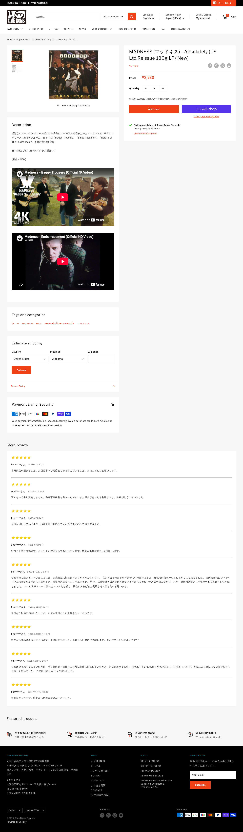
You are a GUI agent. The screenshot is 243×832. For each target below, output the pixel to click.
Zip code (93, 352)
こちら (40, 737)
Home (10, 40)
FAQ (163, 29)
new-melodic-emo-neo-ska (59, 323)
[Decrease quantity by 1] (145, 88)
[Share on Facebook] (210, 65)
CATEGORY (13, 29)
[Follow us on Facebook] (102, 815)
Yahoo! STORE (100, 29)
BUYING (68, 29)
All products (22, 40)
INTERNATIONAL (180, 29)
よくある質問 (98, 785)
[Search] (132, 16)
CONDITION (148, 29)
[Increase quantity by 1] (163, 88)
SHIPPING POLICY (151, 766)
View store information (145, 133)
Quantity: (134, 88)
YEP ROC (133, 66)
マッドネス (83, 323)
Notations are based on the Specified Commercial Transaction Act (156, 783)
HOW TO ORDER (127, 29)
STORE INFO (36, 29)
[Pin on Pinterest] (216, 65)
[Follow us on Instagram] (114, 815)
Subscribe (200, 785)
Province (55, 352)
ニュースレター (225, 3)
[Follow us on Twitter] (108, 815)
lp (13, 323)
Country (16, 352)
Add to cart (154, 109)
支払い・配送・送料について (151, 737)
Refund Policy (18, 386)
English (11, 810)
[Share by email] (229, 65)
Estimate (21, 370)
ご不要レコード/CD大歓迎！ (90, 737)
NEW (38, 323)
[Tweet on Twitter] (222, 65)
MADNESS (27, 323)
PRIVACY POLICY (150, 771)
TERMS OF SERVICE (152, 775)
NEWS (82, 29)
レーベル (53, 29)
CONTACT (96, 790)
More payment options (206, 116)
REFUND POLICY (150, 761)
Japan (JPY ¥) (32, 810)
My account (203, 18)
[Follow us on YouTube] (121, 815)
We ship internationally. (209, 737)
